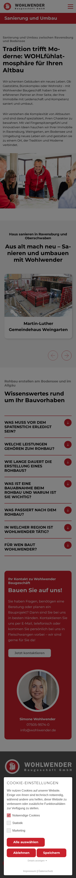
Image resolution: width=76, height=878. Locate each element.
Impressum (29, 871)
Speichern (51, 853)
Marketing (18, 830)
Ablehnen (21, 853)
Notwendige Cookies (26, 815)
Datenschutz (45, 871)
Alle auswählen (25, 842)
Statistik (17, 823)
